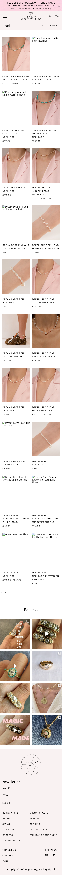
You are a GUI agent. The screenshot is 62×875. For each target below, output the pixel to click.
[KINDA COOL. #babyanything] (15, 634)
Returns (35, 824)
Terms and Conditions (43, 835)
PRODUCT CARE (38, 830)
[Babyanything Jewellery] (31, 16)
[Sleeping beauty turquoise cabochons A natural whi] (15, 666)
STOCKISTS (8, 830)
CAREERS (7, 835)
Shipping (35, 819)
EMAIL (5, 861)
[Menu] (5, 16)
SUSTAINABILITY (11, 841)
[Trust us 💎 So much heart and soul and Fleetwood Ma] (15, 698)
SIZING (6, 824)
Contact (7, 856)
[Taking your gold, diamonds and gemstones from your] (15, 730)
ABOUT (6, 819)
